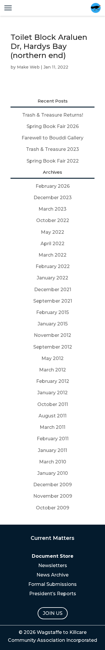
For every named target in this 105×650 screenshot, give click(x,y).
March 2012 (52, 370)
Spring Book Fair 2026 (53, 126)
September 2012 (52, 347)
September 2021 (52, 301)
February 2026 (53, 186)
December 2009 (52, 484)
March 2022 (52, 255)
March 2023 (52, 209)
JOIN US (52, 613)
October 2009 (52, 508)
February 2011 (53, 438)
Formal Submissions (52, 584)
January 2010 (52, 473)
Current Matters (52, 538)
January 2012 (52, 392)
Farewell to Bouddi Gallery (52, 138)
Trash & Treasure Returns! (52, 115)
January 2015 (53, 324)
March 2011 (52, 427)
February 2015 (52, 312)
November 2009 (52, 496)
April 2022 (52, 243)
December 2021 (52, 289)
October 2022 (52, 220)
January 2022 (52, 278)
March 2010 (52, 462)
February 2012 (52, 381)
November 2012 (52, 335)
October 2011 (52, 404)
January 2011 (52, 450)
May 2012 (52, 358)
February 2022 (53, 266)
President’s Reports (52, 593)
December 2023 (53, 197)
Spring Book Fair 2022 (53, 161)
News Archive (52, 575)
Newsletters (52, 565)
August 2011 (52, 416)
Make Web (28, 67)
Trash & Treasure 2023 (52, 149)
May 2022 (52, 232)
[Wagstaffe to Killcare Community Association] (96, 8)
